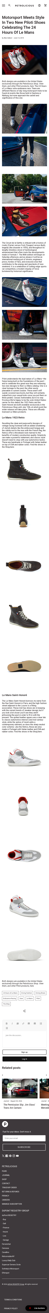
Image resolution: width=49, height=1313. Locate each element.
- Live (4, 1236)
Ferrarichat (6, 1244)
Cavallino (5, 1252)
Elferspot (5, 1273)
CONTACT (6, 1183)
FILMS (4, 1171)
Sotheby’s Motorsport (10, 1269)
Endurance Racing (9, 998)
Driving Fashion (26, 993)
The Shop (6, 1004)
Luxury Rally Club (8, 1260)
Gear (21, 998)
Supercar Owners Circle (11, 1265)
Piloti (38, 998)
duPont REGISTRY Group (16, 1284)
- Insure (5, 1232)
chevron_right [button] (46, 1075)
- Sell (4, 1224)
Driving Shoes (40, 993)
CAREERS (6, 1200)
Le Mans (30, 998)
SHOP (4, 1179)
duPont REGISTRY (9, 1215)
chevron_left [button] (2, 1075)
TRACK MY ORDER (9, 1188)
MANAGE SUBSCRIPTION (12, 1204)
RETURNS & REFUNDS (10, 1192)
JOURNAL (6, 1175)
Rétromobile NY (8, 1256)
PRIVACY (5, 1196)
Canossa (5, 1248)
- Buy (4, 1219)
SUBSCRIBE (24, 1147)
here (12, 447)
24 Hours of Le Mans (10, 993)
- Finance (5, 1228)
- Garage (5, 1240)
